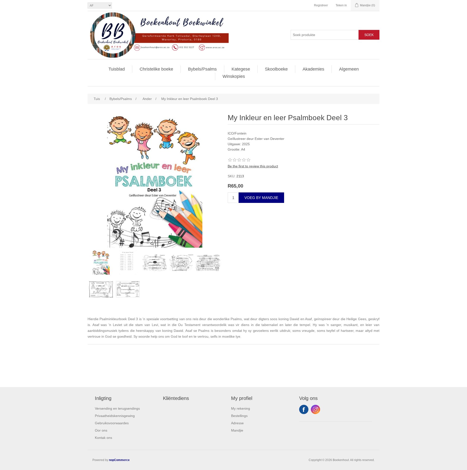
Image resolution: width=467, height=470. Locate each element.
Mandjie (237, 430)
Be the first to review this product (253, 166)
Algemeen (349, 69)
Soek (369, 35)
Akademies (313, 69)
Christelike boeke (156, 69)
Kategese (241, 69)
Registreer (321, 5)
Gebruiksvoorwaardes (112, 423)
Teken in (341, 5)
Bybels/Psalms (202, 69)
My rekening (240, 408)
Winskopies (234, 76)
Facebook (303, 409)
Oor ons (101, 430)
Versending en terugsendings (117, 408)
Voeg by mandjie (261, 198)
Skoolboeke (276, 69)
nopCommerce (119, 460)
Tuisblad (116, 69)
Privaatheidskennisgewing (115, 416)
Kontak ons (103, 438)
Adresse (237, 423)
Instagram (315, 409)
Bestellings (239, 416)
